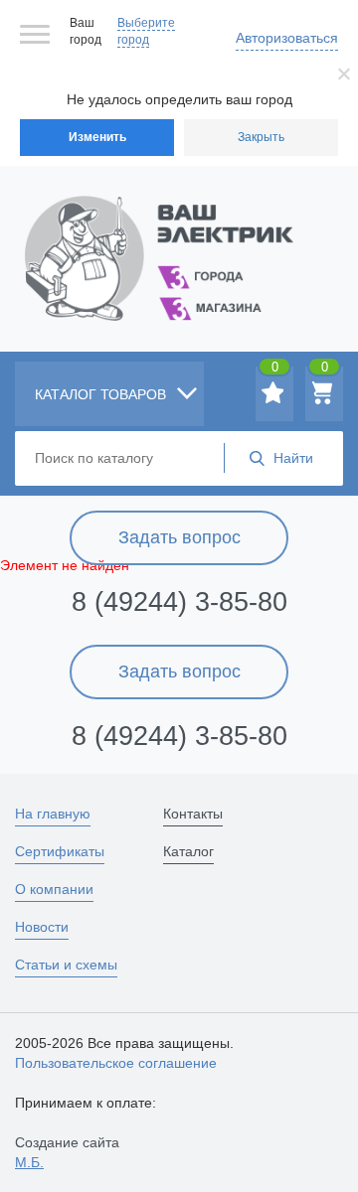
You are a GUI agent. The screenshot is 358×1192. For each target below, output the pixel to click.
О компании (54, 889)
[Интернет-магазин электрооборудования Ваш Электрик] (179, 234)
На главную (52, 813)
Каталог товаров (102, 394)
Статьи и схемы (66, 964)
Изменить (97, 137)
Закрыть (261, 137)
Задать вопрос (179, 537)
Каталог (188, 851)
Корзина (324, 370)
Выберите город (146, 31)
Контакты (193, 813)
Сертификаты (59, 851)
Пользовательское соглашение (116, 1063)
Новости (42, 927)
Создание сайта (67, 1152)
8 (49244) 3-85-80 (179, 602)
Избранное (274, 370)
